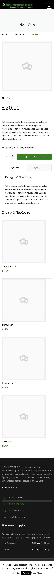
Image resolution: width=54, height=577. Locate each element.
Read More (36, 573)
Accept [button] (26, 573)
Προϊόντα (19, 34)
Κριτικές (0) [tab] (39, 168)
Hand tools (18, 147)
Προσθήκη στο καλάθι (34, 157)
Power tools (29, 147)
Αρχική (5, 34)
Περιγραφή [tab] (14, 168)
